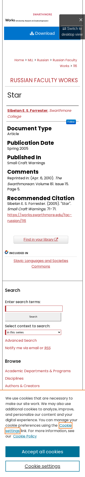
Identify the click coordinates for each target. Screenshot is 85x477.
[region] (42, 433)
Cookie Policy (25, 436)
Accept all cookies (42, 452)
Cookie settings (42, 466)
